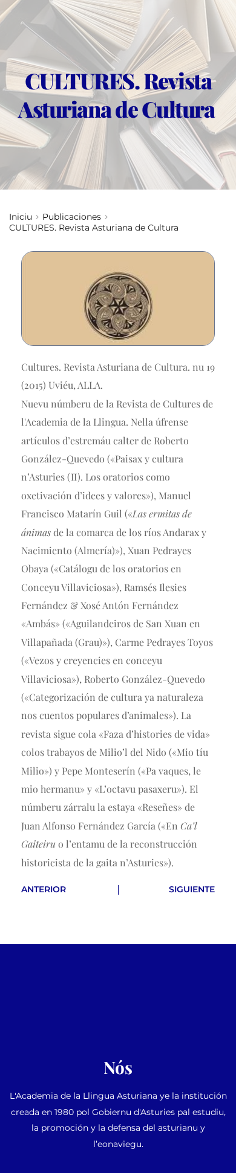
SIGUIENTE (192, 889)
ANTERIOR (43, 889)
